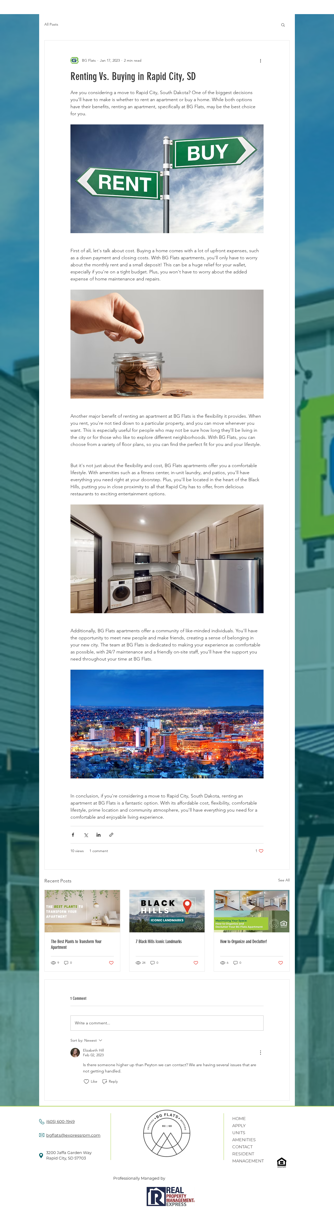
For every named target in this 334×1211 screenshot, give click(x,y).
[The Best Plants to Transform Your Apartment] (82, 911)
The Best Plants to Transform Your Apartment (76, 944)
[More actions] (260, 60)
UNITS (238, 1132)
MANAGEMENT (248, 1160)
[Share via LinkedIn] (98, 834)
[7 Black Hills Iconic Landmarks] (167, 911)
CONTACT (242, 1146)
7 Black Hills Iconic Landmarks (159, 941)
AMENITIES (244, 1139)
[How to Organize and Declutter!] (251, 911)
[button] (283, 24)
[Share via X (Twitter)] (85, 834)
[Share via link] (111, 834)
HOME (239, 1118)
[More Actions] (260, 1052)
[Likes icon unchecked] (86, 1081)
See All (284, 880)
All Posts (51, 24)
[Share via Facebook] (72, 834)
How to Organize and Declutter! (243, 941)
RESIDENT (243, 1153)
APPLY (239, 1125)
